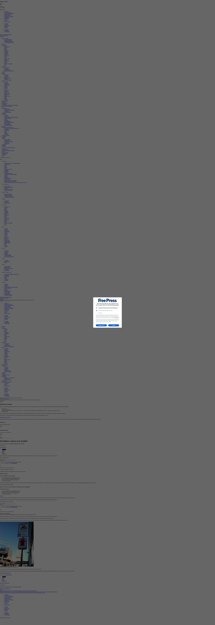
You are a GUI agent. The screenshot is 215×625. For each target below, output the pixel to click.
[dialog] (107, 312)
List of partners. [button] (116, 317)
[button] (107, 313)
